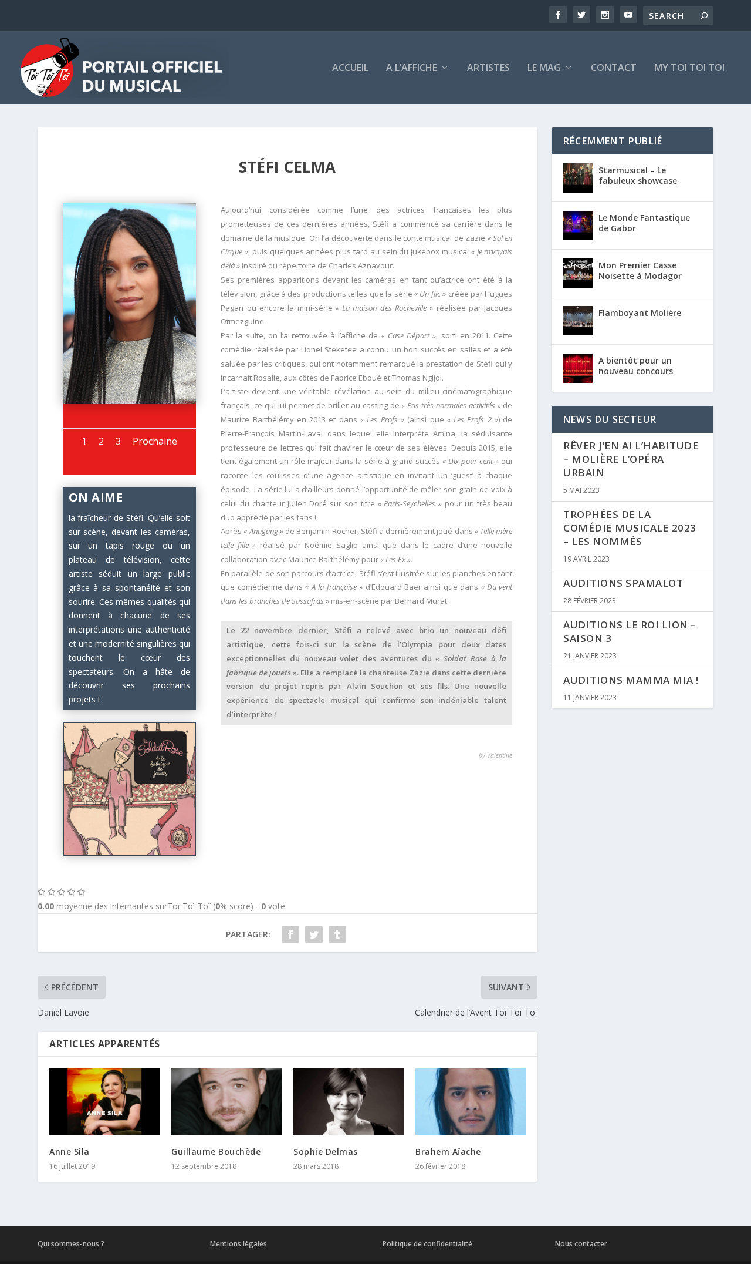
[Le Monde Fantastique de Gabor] (578, 225)
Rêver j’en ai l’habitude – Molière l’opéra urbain (630, 459)
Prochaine (155, 441)
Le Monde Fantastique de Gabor (644, 223)
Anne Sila (69, 1151)
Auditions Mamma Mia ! (631, 680)
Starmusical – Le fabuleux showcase (637, 175)
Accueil (350, 68)
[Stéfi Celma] (129, 400)
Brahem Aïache (448, 1151)
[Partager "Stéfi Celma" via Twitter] (314, 934)
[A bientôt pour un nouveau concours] (578, 368)
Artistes (488, 68)
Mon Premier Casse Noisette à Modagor (640, 270)
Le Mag (544, 68)
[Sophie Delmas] (348, 1101)
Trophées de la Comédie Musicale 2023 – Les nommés (629, 527)
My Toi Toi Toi (689, 68)
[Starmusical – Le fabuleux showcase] (578, 178)
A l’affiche (411, 68)
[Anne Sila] (104, 1101)
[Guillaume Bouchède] (226, 1101)
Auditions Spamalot (623, 583)
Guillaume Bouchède (216, 1151)
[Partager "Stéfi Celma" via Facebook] (290, 934)
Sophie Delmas (325, 1151)
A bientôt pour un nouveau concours (635, 365)
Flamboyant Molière (639, 312)
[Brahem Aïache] (470, 1101)
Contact (614, 68)
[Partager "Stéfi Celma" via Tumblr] (337, 934)
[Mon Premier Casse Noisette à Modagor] (578, 273)
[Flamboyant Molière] (578, 320)
